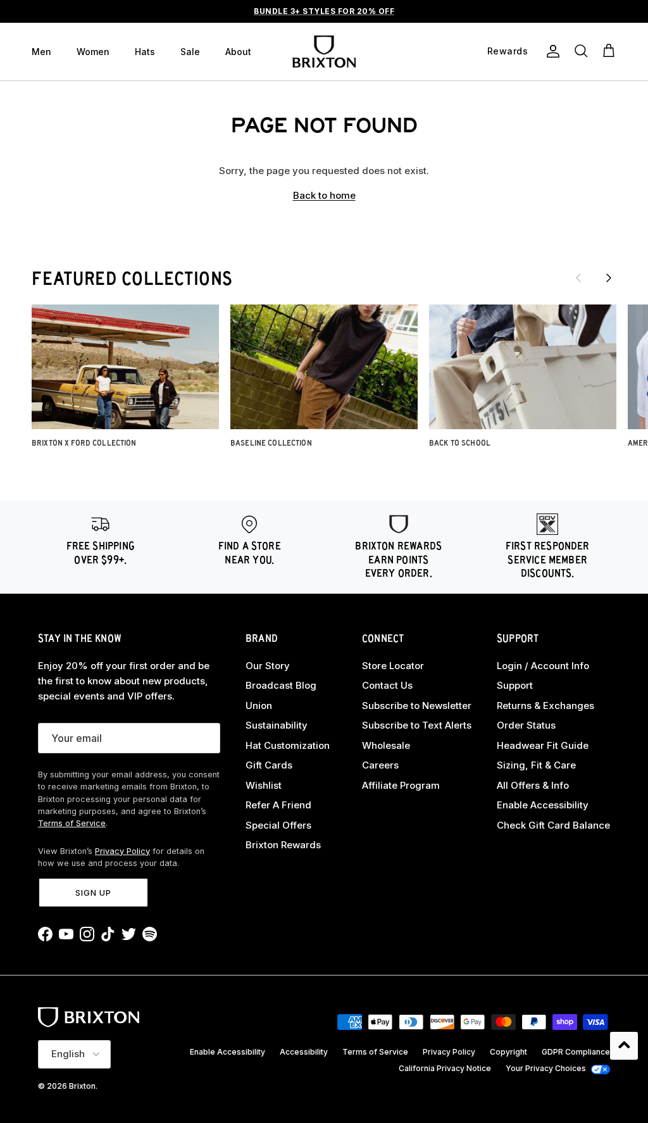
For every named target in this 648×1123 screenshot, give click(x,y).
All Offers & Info (533, 785)
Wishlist (264, 785)
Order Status (526, 725)
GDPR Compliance (576, 1052)
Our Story (268, 666)
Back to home (324, 195)
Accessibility (304, 1052)
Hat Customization (288, 745)
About (238, 51)
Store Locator (393, 666)
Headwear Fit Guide (543, 745)
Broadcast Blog (281, 685)
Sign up (93, 893)
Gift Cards (269, 765)
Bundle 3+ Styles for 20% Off (324, 11)
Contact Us (387, 685)
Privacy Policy (122, 851)
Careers (380, 765)
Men (41, 51)
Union (259, 706)
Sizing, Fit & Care (536, 765)
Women (93, 51)
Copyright (508, 1052)
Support (515, 685)
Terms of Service (72, 823)
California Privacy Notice (445, 1068)
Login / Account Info (543, 666)
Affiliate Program (401, 785)
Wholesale (386, 745)
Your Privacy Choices (546, 1068)
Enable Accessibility (543, 805)
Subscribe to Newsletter (416, 706)
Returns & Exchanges (545, 706)
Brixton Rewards (283, 845)
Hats (145, 51)
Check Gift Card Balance (553, 825)
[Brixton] (324, 51)
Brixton (82, 1086)
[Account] (550, 51)
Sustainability (277, 725)
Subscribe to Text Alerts (416, 725)
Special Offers (278, 825)
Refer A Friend (278, 805)
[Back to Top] (624, 1046)
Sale (190, 51)
